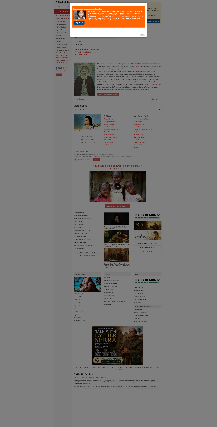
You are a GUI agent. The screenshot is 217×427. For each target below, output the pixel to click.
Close (142, 34)
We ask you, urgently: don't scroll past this (87, 9)
